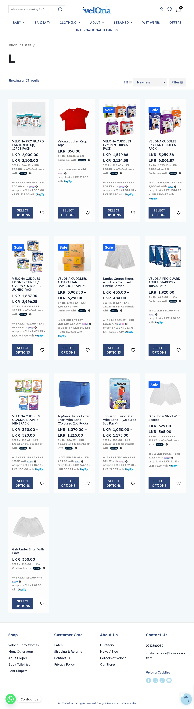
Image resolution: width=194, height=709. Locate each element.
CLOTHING (68, 22)
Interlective (129, 703)
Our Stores (108, 664)
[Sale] (119, 119)
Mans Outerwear (20, 651)
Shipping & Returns (68, 651)
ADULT (95, 22)
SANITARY (42, 22)
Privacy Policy (64, 664)
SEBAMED (121, 22)
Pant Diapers (17, 671)
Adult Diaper (17, 658)
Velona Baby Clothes (23, 645)
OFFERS (175, 22)
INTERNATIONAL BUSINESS (97, 30)
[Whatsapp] (10, 699)
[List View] (130, 82)
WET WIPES (151, 22)
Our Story (107, 645)
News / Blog (109, 651)
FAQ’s (58, 645)
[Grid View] (126, 82)
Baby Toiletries (19, 664)
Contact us (62, 658)
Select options (23, 212)
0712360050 (154, 646)
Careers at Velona (113, 658)
